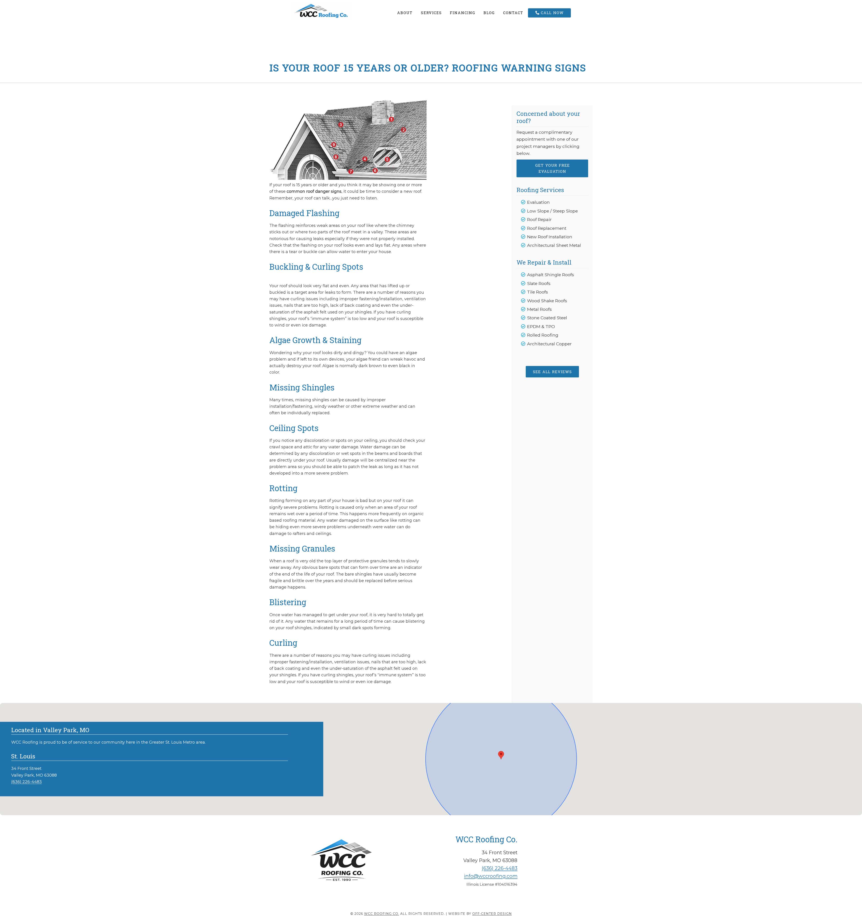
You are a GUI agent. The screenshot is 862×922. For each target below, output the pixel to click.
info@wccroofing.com (490, 876)
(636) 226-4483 (26, 781)
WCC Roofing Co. (331, 10)
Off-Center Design (492, 914)
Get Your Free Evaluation (552, 168)
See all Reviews (552, 371)
